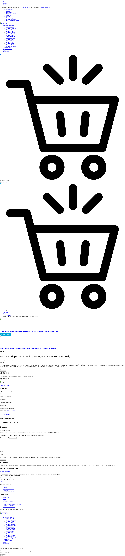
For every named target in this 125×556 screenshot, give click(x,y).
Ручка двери (7, 315)
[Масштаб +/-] (0, 554)
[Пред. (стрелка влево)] (0, 555)
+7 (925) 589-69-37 (5, 471)
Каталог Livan (10, 35)
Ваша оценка (4, 438)
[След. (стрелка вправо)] (2, 555)
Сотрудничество (11, 19)
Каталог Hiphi (10, 39)
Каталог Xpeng (10, 43)
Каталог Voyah (10, 38)
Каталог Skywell (11, 46)
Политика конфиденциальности (12, 504)
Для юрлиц (6, 16)
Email (2, 454)
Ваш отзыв (3, 449)
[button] (4, 372)
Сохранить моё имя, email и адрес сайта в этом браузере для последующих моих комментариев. (31, 457)
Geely (4, 313)
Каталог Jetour (10, 36)
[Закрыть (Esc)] (4, 554)
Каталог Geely (10, 27)
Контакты (6, 3)
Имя (1, 451)
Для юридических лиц (13, 20)
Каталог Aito (9, 31)
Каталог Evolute (11, 34)
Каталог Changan (11, 28)
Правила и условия (9, 505)
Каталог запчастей (8, 25)
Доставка (9, 12)
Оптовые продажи (11, 18)
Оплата (8, 11)
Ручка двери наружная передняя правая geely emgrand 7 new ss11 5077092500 (29, 348)
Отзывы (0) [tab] (6, 414)
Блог (4, 4)
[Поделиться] (3, 554)
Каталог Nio (9, 42)
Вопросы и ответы (11, 13)
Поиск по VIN (7, 47)
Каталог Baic (10, 40)
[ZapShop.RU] (4, 23)
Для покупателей (8, 9)
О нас (4, 2)
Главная (5, 312)
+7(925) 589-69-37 (25, 7)
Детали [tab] (5, 413)
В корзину (3, 370)
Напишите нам (4, 385)
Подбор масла (7, 49)
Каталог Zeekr (10, 45)
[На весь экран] (2, 554)
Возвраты (9, 15)
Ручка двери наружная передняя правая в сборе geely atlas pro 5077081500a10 (29, 332)
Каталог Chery (10, 29)
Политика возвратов (9, 491)
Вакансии (6, 497)
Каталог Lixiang (10, 32)
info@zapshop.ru (45, 7)
